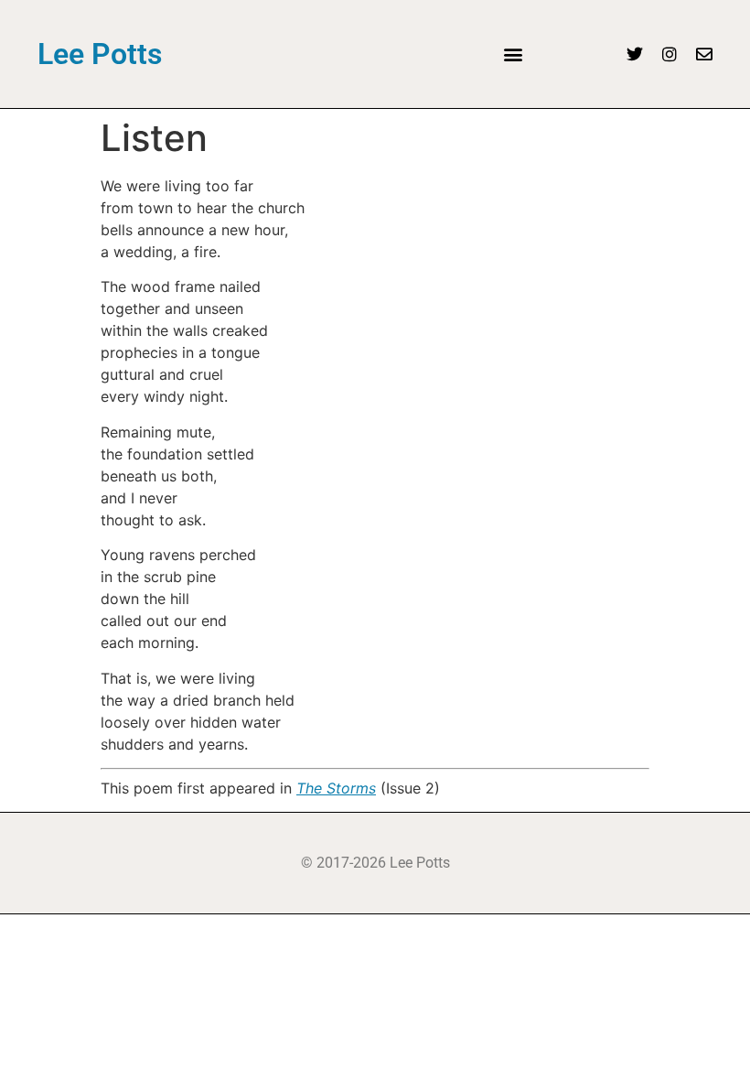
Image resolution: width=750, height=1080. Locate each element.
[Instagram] (669, 54)
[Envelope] (704, 54)
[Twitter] (635, 54)
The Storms (336, 788)
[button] (513, 54)
